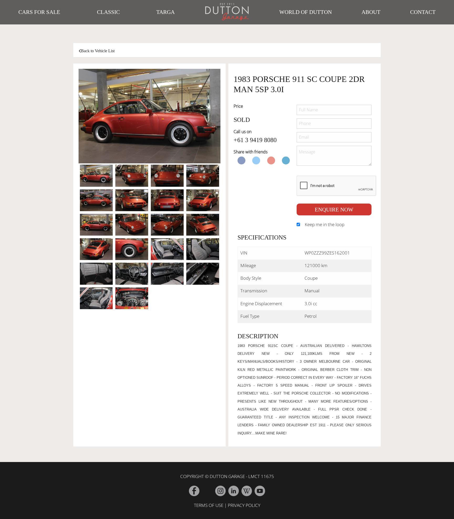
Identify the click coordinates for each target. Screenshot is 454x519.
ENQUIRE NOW (334, 209)
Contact (423, 12)
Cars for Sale (39, 12)
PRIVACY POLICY (244, 505)
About (371, 12)
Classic (108, 12)
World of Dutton (305, 12)
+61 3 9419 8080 (255, 140)
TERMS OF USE (208, 505)
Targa (165, 12)
